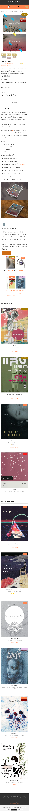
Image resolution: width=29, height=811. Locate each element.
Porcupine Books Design (14, 803)
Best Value (14, 347)
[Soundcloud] (19, 1)
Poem (7, 687)
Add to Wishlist (8, 82)
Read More (20, 809)
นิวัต (13, 131)
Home (2, 11)
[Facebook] (8, 1)
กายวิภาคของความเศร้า (14, 441)
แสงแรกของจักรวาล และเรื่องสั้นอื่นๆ (14, 394)
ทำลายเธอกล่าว (14, 733)
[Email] (17, 1)
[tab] (14, 100)
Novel (10, 347)
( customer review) (7, 63)
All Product (16, 735)
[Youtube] (14, 797)
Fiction (7, 11)
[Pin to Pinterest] (9, 95)
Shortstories (13, 11)
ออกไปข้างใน (11, 271)
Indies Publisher (18, 687)
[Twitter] (10, 1)
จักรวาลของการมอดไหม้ (14, 638)
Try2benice (21, 164)
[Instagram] (12, 1)
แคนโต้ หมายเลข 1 (20, 290)
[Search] (23, 7)
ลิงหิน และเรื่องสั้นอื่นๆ (10, 291)
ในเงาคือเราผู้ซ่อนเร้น (14, 543)
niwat (5, 92)
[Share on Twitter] (8, 95)
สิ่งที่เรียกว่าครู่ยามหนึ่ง (14, 780)
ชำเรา (14, 489)
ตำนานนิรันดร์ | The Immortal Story (14, 589)
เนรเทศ (21, 271)
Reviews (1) (14, 102)
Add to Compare (22, 82)
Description (14, 100)
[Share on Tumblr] (11, 95)
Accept (14, 809)
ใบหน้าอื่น (14, 345)
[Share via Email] (15, 95)
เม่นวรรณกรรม (19, 90)
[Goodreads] (22, 1)
